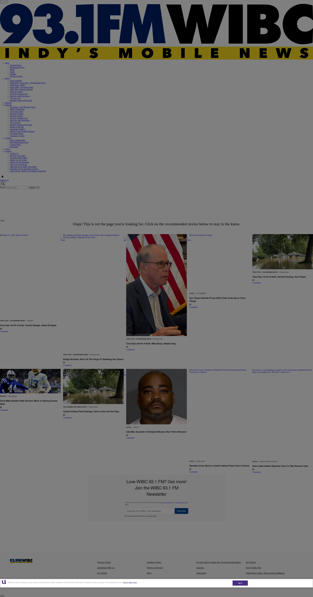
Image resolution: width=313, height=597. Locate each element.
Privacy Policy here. (130, 582)
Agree (240, 583)
